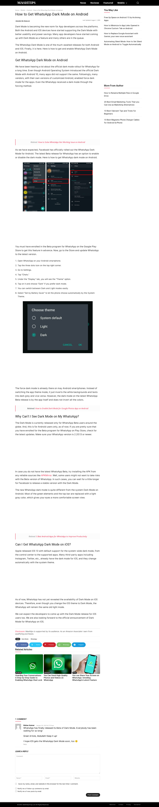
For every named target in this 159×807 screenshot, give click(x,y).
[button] (138, 3)
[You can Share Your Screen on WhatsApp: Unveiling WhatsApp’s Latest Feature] (86, 664)
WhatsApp (34, 639)
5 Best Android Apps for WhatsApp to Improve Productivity (61, 536)
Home (17, 10)
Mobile (23, 10)
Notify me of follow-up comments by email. (33, 788)
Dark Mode (25, 639)
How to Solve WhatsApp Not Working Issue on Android (61, 142)
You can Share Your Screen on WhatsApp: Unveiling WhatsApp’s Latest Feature (85, 677)
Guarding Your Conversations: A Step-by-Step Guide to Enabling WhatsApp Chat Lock (28, 677)
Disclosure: (20, 631)
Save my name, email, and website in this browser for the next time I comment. (48, 784)
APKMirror (46, 475)
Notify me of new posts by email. (30, 791)
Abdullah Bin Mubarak (23, 21)
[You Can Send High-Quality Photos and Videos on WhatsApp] (58, 664)
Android (29, 10)
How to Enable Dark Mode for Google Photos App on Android (61, 408)
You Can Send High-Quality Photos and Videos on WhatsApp (55, 677)
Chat (74, 673)
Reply (25, 744)
